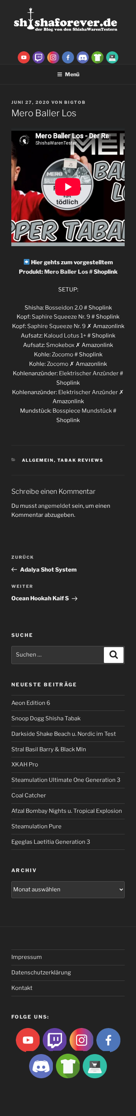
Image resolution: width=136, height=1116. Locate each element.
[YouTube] (24, 57)
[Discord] (83, 57)
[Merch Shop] (97, 57)
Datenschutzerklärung (41, 972)
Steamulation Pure (36, 826)
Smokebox (60, 345)
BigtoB (75, 102)
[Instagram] (53, 57)
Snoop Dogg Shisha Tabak (45, 718)
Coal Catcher (28, 795)
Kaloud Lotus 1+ (65, 335)
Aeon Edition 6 (30, 703)
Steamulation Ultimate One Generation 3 (66, 780)
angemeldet (54, 506)
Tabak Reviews (80, 460)
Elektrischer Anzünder (89, 373)
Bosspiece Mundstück (82, 410)
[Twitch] (38, 57)
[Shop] (112, 57)
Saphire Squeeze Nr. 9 (61, 316)
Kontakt (21, 988)
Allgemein (38, 460)
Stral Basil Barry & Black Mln (48, 749)
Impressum (26, 957)
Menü (72, 74)
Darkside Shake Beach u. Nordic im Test (63, 734)
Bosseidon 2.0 (64, 307)
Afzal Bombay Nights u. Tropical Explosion (66, 811)
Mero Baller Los (66, 271)
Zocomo (62, 354)
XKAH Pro (24, 764)
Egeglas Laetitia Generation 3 (50, 842)
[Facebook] (68, 57)
